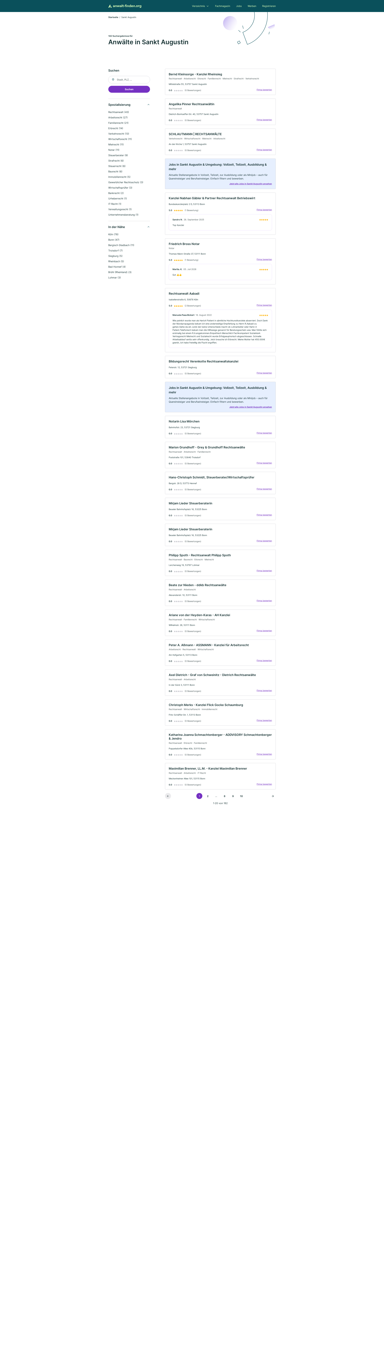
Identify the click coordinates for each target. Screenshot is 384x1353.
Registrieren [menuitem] (269, 6)
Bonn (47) (113, 239)
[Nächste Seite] (273, 796)
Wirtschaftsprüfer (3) (120, 187)
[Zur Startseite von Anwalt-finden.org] (124, 6)
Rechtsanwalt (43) (118, 112)
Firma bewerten (264, 89)
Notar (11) (113, 149)
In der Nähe (116, 227)
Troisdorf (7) (115, 250)
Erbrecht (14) (115, 128)
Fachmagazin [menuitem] (222, 6)
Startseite (113, 17)
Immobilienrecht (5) (119, 176)
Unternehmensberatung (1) (123, 214)
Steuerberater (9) (118, 155)
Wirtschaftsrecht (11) (120, 139)
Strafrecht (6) (116, 160)
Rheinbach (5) (116, 261)
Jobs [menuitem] (239, 6)
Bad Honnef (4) (117, 266)
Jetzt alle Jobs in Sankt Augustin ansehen (250, 183)
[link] (220, 82)
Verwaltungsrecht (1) (120, 209)
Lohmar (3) (114, 277)
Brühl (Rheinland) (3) (120, 272)
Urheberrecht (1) (117, 198)
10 (241, 796)
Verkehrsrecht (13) (118, 133)
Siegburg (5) (115, 255)
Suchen (129, 89)
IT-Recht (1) (114, 203)
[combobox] (129, 79)
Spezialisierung (119, 105)
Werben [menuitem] (252, 6)
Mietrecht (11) (116, 144)
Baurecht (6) (115, 171)
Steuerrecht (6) (117, 166)
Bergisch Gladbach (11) (121, 245)
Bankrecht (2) (116, 193)
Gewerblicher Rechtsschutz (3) (125, 182)
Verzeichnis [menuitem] (198, 6)
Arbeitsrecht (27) (118, 117)
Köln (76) (113, 234)
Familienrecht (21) (118, 122)
